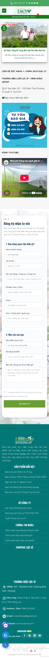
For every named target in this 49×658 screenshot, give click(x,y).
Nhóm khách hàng (14, 249)
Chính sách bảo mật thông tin (19, 535)
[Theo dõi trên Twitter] (29, 3)
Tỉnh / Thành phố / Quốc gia (17, 313)
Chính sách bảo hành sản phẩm (19, 540)
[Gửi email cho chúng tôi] (32, 3)
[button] (4, 11)
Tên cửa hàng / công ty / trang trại (21, 274)
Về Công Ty (19, 647)
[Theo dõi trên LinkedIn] (34, 635)
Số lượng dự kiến (12, 352)
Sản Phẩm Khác (36, 649)
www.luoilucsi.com (24, 623)
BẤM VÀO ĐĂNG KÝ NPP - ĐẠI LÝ (23, 17)
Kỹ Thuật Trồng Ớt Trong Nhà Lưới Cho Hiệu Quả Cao (24, 50)
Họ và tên (10, 261)
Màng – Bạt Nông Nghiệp (17, 649)
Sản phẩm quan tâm (15, 340)
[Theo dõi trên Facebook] (27, 3)
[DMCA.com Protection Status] (24, 631)
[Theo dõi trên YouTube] (37, 3)
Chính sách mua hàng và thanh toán (22, 530)
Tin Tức (17, 651)
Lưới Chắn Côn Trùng (36, 647)
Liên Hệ (25, 651)
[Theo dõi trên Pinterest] (35, 3)
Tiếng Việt (41, 10)
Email (8, 300)
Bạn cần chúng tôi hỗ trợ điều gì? (19, 365)
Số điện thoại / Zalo (14, 287)
